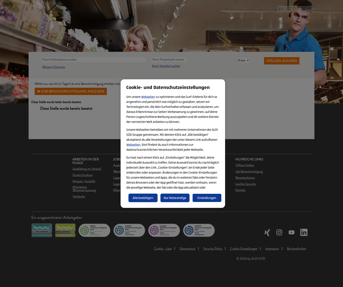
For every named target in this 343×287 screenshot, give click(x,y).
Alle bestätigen (143, 198)
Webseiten (148, 96)
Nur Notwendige (175, 198)
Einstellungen (206, 198)
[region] (173, 143)
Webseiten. (133, 144)
